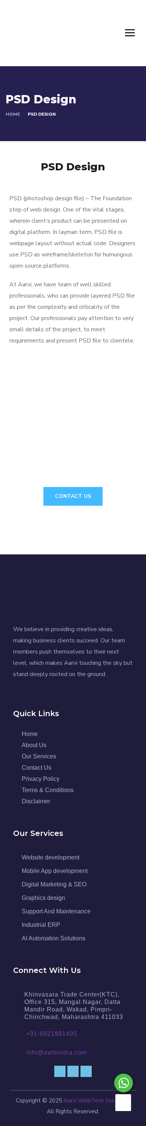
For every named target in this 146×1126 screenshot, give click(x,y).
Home (13, 114)
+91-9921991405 (51, 1034)
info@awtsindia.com (56, 1052)
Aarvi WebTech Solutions (96, 1100)
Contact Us (73, 496)
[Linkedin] (73, 1071)
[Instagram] (86, 1071)
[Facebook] (60, 1071)
